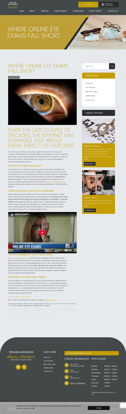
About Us (89, 83)
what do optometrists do (20, 258)
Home (21, 11)
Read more (89, 164)
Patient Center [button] (95, 11)
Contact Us (113, 11)
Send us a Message (77, 383)
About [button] (32, 11)
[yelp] (24, 367)
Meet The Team (91, 92)
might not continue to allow (55, 182)
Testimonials (90, 96)
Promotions (78, 11)
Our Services (90, 87)
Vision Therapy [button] (61, 11)
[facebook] (18, 367)
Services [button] (44, 11)
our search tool (49, 300)
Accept (98, 408)
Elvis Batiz (30, 304)
